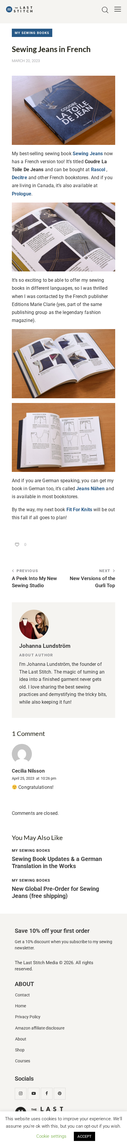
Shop (20, 1050)
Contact (22, 995)
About (20, 1039)
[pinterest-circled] (60, 1094)
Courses (22, 1061)
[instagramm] (21, 1094)
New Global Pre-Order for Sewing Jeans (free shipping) (55, 892)
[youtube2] (34, 1094)
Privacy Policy (27, 1016)
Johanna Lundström (45, 645)
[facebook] (47, 1094)
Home (20, 1006)
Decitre (19, 177)
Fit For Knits (79, 509)
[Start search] (105, 10)
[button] (117, 9)
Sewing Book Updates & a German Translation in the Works (57, 862)
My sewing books (32, 33)
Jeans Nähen (90, 488)
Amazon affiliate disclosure (39, 1028)
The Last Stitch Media (36, 962)
